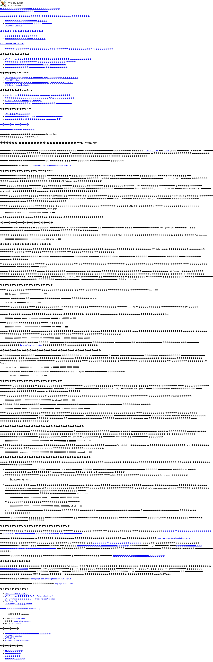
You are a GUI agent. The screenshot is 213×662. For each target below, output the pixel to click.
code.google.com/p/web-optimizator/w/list (174, 538)
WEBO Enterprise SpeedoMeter (17, 640)
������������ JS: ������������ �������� (38, 103)
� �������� (14, 651)
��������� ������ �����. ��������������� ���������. (45, 16)
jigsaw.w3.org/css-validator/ (31, 345)
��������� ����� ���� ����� (28, 23)
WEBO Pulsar (10, 638)
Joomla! (166, 150)
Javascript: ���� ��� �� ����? (23, 101)
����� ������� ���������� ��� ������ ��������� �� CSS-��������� (59, 49)
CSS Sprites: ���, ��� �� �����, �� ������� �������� (41, 78)
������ (54, 9)
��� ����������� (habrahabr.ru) (20, 608)
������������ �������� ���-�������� (36, 67)
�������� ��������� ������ (28, 633)
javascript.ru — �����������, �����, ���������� (38, 95)
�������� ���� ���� (21, 36)
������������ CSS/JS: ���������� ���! (34, 116)
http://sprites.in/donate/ (64, 583)
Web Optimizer (152, 150)
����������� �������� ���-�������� (35, 64)
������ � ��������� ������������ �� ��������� (42, 533)
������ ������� (35, 11)
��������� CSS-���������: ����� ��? (33, 119)
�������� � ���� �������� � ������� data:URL (39, 83)
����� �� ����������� (21, 31)
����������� (11, 11)
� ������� (8, 9)
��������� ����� (14, 569)
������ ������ (14, 124)
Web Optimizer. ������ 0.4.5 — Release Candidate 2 (29, 596)
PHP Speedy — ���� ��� (18, 604)
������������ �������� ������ (103, 546)
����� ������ (23, 129)
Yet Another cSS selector (12, 43)
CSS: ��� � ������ (17, 114)
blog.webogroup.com (22, 621)
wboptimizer (16, 623)
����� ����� (15, 659)
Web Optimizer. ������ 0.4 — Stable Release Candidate (30, 599)
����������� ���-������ (25, 39)
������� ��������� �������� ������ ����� (40, 62)
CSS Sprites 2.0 (11, 601)
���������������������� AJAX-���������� (39, 98)
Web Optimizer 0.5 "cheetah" (16, 593)
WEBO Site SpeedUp (13, 26)
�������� (13, 653)
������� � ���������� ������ (117, 543)
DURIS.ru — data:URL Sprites (17, 85)
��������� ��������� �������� (139, 556)
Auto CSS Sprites (12, 80)
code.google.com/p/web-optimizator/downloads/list (51, 165)
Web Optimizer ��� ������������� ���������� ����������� (48, 59)
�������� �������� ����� (26, 21)
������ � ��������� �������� (187, 531)
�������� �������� (32, 9)
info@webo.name (18, 618)
